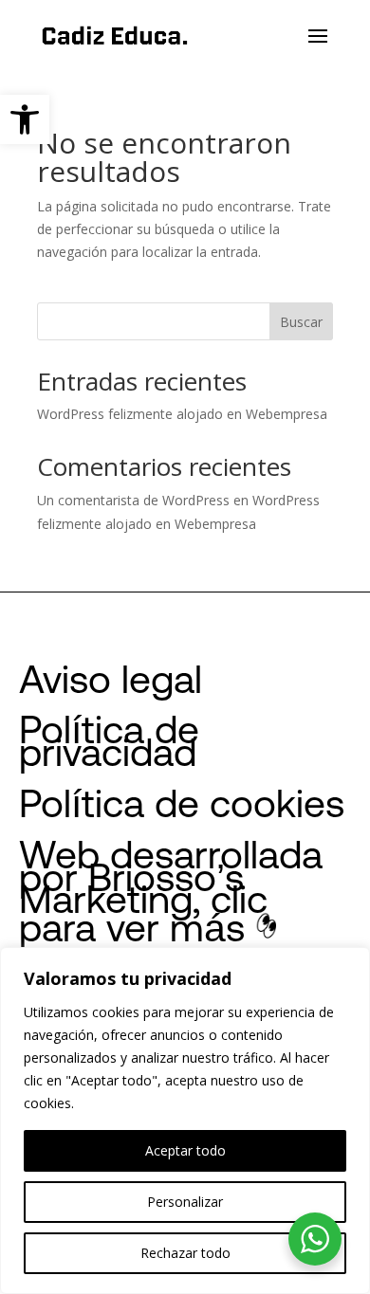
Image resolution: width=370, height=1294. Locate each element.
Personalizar (185, 1202)
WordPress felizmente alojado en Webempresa (182, 414)
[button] (24, 119)
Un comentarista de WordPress (133, 500)
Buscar (301, 322)
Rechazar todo (185, 1253)
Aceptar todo (185, 1150)
